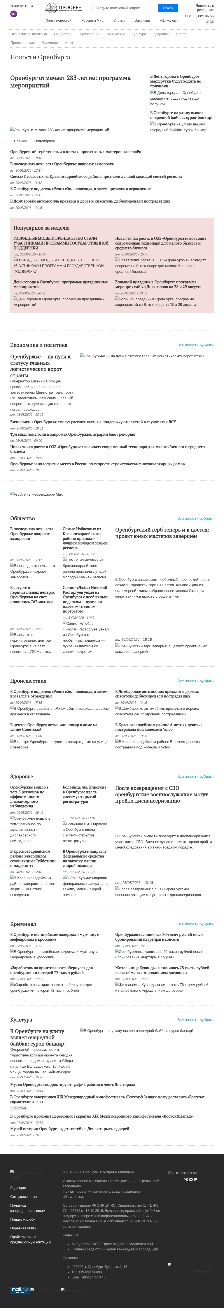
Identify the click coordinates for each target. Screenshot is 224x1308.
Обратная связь (23, 1228)
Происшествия (22, 43)
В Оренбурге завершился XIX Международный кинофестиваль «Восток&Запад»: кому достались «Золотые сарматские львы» (107, 1099)
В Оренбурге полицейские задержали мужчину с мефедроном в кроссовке (54, 937)
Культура (139, 34)
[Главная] (63, 8)
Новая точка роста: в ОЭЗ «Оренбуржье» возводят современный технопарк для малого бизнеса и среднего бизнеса (160, 243)
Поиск (168, 8)
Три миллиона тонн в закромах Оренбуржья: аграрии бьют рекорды (72, 434)
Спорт (181, 34)
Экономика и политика (28, 34)
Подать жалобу (22, 1219)
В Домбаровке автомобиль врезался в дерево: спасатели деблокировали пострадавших (90, 201)
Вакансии (142, 20)
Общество (62, 34)
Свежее (20, 141)
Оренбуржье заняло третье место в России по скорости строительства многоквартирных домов (97, 463)
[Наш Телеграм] (190, 1179)
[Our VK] (185, 1179)
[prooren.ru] (33, 1177)
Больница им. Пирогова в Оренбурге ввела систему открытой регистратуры (84, 794)
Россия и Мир (92, 20)
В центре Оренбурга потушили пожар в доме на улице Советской (53, 727)
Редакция (18, 1188)
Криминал (50, 43)
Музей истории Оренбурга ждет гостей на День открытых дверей (69, 1128)
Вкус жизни (116, 34)
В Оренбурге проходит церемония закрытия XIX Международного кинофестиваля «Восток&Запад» (101, 1116)
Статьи (119, 20)
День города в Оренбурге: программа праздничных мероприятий (61, 284)
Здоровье (161, 34)
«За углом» (169, 20)
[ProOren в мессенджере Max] (36, 494)
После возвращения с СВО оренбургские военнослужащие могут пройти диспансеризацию (161, 794)
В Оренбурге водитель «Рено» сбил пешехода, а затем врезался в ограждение (80, 188)
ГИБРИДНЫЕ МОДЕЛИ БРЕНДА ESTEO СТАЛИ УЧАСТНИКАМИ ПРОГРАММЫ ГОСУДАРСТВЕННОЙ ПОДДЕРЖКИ (61, 243)
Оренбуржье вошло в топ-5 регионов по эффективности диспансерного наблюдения (29, 796)
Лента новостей (58, 20)
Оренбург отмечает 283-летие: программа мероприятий (70, 81)
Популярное (44, 141)
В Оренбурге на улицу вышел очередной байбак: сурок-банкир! (181, 115)
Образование (89, 34)
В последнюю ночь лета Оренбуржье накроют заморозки (62, 163)
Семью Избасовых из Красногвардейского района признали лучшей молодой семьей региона (96, 176)
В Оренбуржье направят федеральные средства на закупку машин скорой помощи (85, 858)
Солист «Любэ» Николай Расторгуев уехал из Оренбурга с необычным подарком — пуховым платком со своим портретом (85, 599)
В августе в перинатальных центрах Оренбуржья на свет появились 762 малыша (32, 594)
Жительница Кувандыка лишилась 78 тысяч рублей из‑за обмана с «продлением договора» (162, 970)
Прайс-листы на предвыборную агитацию (30, 1239)
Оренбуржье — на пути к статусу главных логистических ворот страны (40, 366)
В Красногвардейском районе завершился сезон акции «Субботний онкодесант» (33, 858)
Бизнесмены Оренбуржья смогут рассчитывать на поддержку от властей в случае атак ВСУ (93, 421)
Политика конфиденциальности (27, 1208)
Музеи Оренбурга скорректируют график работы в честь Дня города (72, 1084)
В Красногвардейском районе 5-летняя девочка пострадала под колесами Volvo (159, 727)
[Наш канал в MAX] (195, 1179)
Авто (69, 43)
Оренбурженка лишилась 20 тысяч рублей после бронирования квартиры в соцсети (159, 937)
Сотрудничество (23, 1197)
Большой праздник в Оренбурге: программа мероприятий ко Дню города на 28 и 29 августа (158, 284)
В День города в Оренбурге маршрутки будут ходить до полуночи (175, 81)
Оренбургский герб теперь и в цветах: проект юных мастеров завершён (75, 151)
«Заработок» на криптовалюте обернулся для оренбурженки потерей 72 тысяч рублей (51, 970)
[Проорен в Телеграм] (207, 21)
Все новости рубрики (195, 345)
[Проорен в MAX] (212, 21)
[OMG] (191, 1269)
